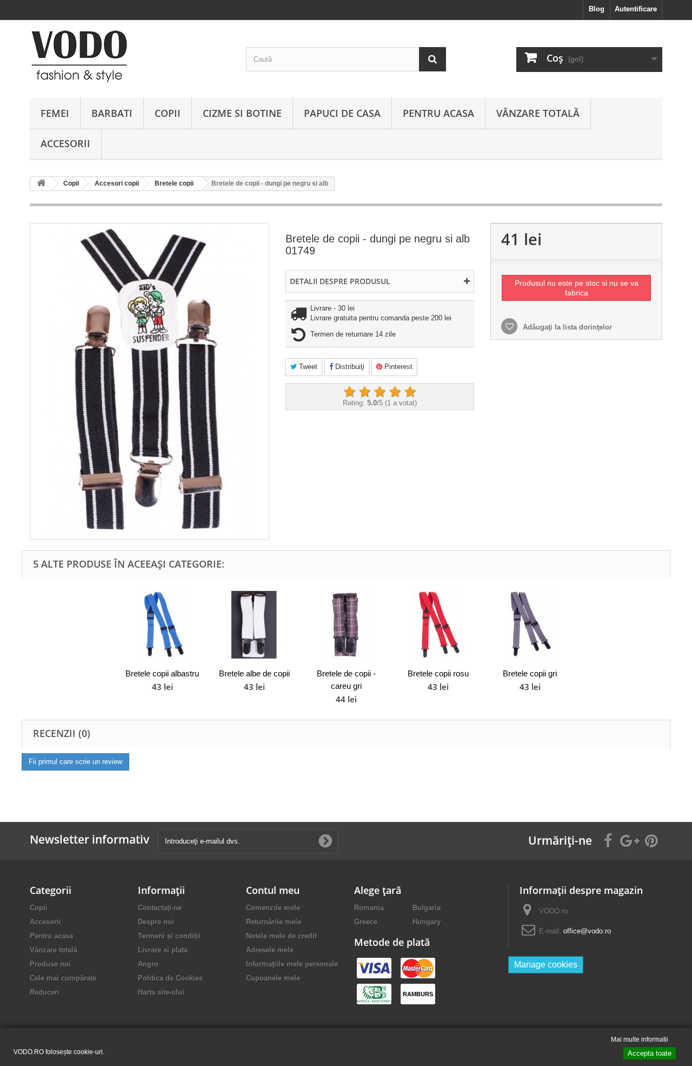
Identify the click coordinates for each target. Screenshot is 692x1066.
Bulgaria (426, 908)
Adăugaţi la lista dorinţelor (566, 327)
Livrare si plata (163, 950)
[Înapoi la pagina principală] (41, 183)
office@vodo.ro (587, 931)
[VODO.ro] (130, 56)
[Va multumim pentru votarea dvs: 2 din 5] (364, 392)
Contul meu (273, 890)
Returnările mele (273, 922)
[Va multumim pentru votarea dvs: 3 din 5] (379, 392)
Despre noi (156, 922)
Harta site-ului (161, 992)
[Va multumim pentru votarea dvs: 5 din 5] (410, 392)
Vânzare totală (538, 113)
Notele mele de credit (281, 936)
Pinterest (397, 367)
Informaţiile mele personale (292, 964)
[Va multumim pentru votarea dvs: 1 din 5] (349, 392)
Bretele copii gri (530, 673)
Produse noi (50, 964)
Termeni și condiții (169, 936)
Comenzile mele (273, 908)
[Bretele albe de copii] (254, 624)
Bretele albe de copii (254, 673)
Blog (596, 9)
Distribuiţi (348, 367)
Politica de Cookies (170, 978)
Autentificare (636, 9)
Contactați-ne (160, 908)
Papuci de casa (342, 113)
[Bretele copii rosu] (438, 624)
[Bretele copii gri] (530, 624)
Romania (369, 908)
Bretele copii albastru (162, 673)
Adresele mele (270, 950)
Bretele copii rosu (438, 673)
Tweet (307, 367)
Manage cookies (545, 964)
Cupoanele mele (273, 978)
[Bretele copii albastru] (162, 624)
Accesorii (65, 143)
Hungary (426, 922)
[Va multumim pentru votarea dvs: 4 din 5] (395, 392)
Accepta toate (649, 1053)
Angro (148, 964)
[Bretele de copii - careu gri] (346, 624)
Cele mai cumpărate (63, 978)
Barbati (111, 113)
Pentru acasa (438, 113)
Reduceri (44, 992)
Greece (365, 922)
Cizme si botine (242, 113)
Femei (55, 113)
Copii (168, 113)
